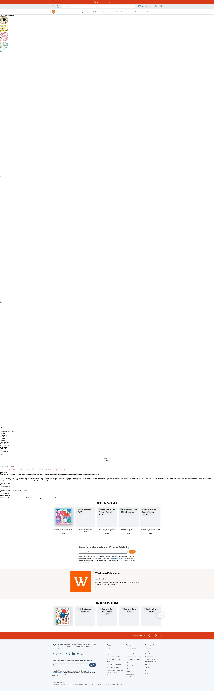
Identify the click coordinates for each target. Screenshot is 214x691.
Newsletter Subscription (113, 657)
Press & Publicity (111, 675)
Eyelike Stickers (4, 494)
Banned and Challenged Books (113, 660)
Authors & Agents (131, 648)
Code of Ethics (149, 657)
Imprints (109, 654)
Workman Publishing (8, 432)
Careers (128, 662)
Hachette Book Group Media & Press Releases (115, 671)
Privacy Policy (149, 651)
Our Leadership (111, 651)
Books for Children (93, 12)
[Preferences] (150, 6)
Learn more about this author (104, 588)
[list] (107, 364)
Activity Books (17, 490)
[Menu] (53, 6)
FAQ (127, 668)
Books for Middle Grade (110, 12)
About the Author (5, 495)
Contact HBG (129, 665)
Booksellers (129, 677)
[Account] (155, 6)
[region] (107, 616)
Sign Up (132, 552)
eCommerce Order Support (133, 657)
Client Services (130, 651)
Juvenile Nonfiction (5, 490)
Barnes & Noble (13, 470)
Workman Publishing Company (73, 12)
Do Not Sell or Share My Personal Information (151, 660)
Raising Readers (130, 674)
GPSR (146, 673)
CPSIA (146, 670)
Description (3, 472)
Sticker (25, 490)
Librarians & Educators (132, 654)
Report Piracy (148, 664)
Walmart (65, 470)
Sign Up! (144, 6)
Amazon (3, 470)
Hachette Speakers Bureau (133, 659)
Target (57, 470)
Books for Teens (126, 12)
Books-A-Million (25, 470)
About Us (109, 648)
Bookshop (35, 470)
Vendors (128, 671)
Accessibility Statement (113, 667)
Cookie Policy (148, 654)
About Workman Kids (141, 12)
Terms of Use (148, 648)
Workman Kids (4, 442)
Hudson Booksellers (47, 470)
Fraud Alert (148, 667)
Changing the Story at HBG (114, 664)
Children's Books (5, 487)
